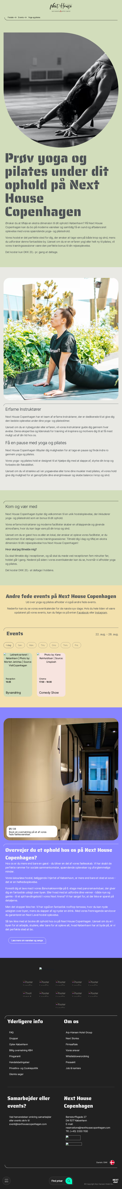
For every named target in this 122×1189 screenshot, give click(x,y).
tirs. (43, 645)
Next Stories (72, 1038)
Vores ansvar (72, 1050)
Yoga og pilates (34, 17)
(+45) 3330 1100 (79, 1131)
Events (21, 17)
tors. (65, 645)
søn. (20, 645)
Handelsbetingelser (19, 1062)
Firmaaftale (72, 1044)
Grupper (13, 1038)
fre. (76, 645)
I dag (8, 645)
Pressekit (70, 1062)
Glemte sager (16, 1074)
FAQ (11, 1032)
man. (31, 645)
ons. (54, 645)
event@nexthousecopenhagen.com (28, 1124)
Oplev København (18, 1044)
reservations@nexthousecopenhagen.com (88, 1127)
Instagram (101, 612)
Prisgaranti (15, 1056)
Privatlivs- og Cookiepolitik (23, 1068)
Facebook (83, 612)
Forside (10, 17)
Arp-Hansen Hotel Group (79, 1032)
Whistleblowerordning (77, 1056)
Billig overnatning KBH (21, 1050)
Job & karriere (73, 1068)
